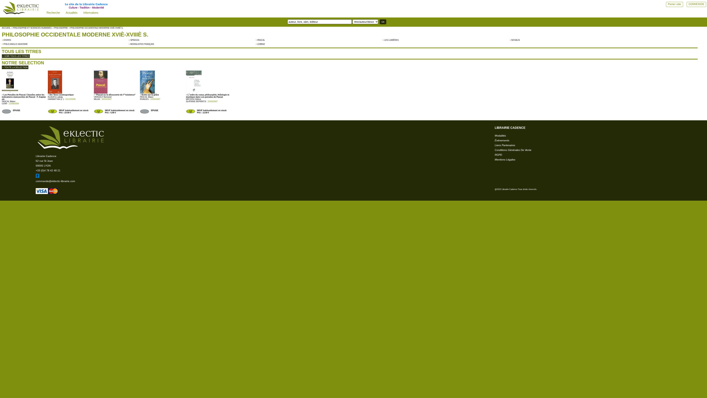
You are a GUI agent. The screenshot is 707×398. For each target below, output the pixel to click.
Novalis (515, 40)
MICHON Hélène (193, 99)
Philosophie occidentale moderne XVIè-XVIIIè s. (75, 35)
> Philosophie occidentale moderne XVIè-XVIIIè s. (96, 28)
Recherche (53, 12)
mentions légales (505, 159)
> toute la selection (15, 67)
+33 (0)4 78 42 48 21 (48, 170)
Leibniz (261, 44)
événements (502, 140)
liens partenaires (505, 145)
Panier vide (674, 4)
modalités (500, 135)
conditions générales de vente (513, 150)
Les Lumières (391, 40)
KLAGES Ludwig (55, 97)
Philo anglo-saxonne (15, 44)
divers (7, 40)
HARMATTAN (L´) (56, 99)
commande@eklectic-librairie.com (55, 181)
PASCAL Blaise (8, 101)
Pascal (261, 40)
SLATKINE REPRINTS (196, 101)
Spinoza (134, 40)
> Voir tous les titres (15, 56)
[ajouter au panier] (52, 113)
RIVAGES (144, 99)
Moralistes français (142, 44)
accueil (6, 28)
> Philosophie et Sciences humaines (31, 28)
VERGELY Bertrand (102, 97)
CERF (4, 103)
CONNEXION (696, 4)
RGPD (498, 154)
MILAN (97, 99)
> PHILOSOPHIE (60, 28)
